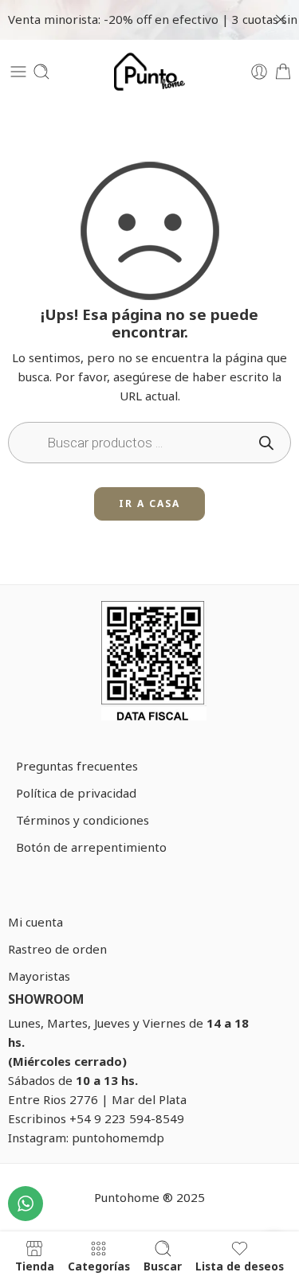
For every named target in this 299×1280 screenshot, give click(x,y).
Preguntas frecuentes (77, 766)
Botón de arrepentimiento (91, 847)
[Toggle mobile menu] (18, 71)
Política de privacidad (76, 793)
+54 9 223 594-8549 (126, 1118)
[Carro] (283, 71)
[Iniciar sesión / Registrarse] (259, 71)
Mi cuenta (35, 922)
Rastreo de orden (57, 949)
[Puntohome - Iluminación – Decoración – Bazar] (150, 72)
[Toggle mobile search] (41, 71)
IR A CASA (149, 503)
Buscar (163, 1266)
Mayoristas (39, 976)
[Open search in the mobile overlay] (149, 442)
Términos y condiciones (82, 820)
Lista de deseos (239, 1266)
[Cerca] (280, 20)
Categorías (99, 1266)
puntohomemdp (118, 1137)
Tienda (34, 1266)
